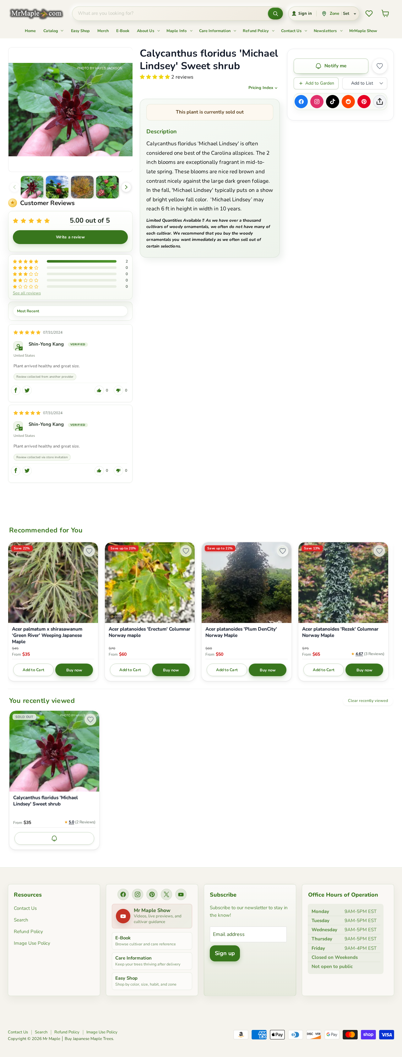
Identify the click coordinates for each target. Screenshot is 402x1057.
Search (21, 920)
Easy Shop (80, 30)
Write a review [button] (70, 237)
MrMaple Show (363, 30)
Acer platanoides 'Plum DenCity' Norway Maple (241, 632)
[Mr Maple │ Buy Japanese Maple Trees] (41, 14)
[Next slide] (126, 187)
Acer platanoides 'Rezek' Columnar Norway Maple (340, 632)
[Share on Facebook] (301, 101)
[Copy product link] (379, 101)
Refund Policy (256, 30)
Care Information (215, 30)
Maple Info (177, 30)
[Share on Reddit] (348, 101)
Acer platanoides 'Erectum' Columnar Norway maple (149, 632)
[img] (27, 332)
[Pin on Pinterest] (364, 101)
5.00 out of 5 (90, 220)
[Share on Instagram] (316, 101)
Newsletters (326, 30)
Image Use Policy (32, 943)
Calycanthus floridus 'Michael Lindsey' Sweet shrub (45, 801)
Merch (103, 30)
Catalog (51, 30)
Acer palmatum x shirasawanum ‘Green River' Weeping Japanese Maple (47, 635)
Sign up (225, 953)
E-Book (122, 30)
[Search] (275, 13)
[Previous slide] (14, 187)
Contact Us (291, 30)
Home (30, 30)
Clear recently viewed (368, 701)
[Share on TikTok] (332, 101)
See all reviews (27, 293)
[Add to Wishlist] (379, 66)
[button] (32, 187)
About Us (146, 30)
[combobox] (170, 13)
